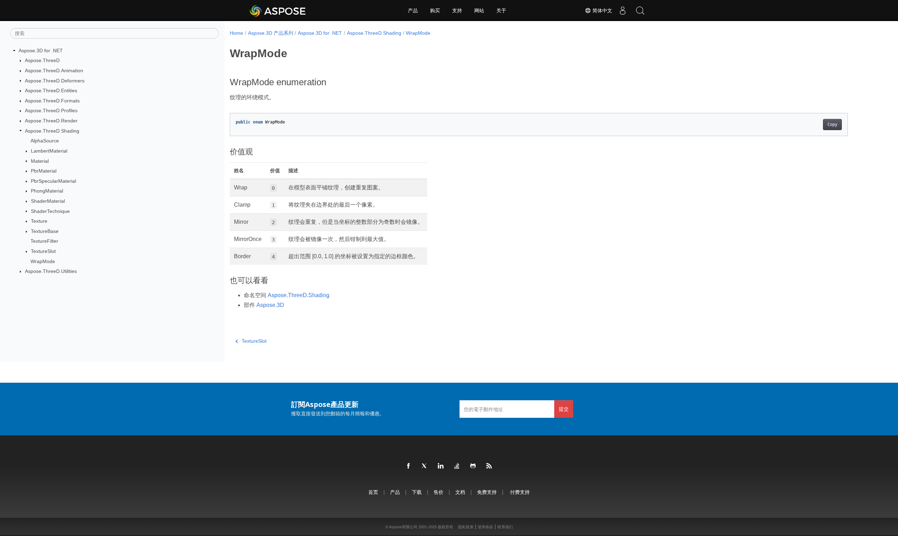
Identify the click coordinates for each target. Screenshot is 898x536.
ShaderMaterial (48, 201)
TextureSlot (43, 251)
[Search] (640, 10)
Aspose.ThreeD (42, 60)
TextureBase (45, 231)
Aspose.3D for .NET (41, 50)
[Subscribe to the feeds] (489, 466)
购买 (435, 10)
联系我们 (505, 527)
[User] (622, 10)
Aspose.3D (270, 305)
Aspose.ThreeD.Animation (54, 70)
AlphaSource (45, 140)
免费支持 (487, 492)
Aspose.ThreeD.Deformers (55, 80)
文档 (460, 492)
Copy (832, 124)
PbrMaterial (43, 171)
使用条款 (485, 527)
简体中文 (601, 10)
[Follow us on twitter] (424, 466)
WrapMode (43, 261)
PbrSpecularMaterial (53, 181)
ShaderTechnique (50, 211)
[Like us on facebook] (408, 466)
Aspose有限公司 (403, 527)
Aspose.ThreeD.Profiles (51, 110)
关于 (501, 10)
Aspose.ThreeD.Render (51, 120)
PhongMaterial (47, 191)
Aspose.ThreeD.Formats (52, 100)
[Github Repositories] (473, 466)
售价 (438, 492)
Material (40, 161)
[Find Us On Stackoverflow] (457, 466)
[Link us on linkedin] (440, 466)
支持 (457, 10)
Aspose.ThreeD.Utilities (51, 271)
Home (236, 33)
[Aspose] (278, 10)
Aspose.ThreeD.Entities (51, 90)
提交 (564, 409)
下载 (417, 492)
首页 (373, 492)
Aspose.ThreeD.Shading (52, 131)
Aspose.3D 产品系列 (270, 33)
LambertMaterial (49, 151)
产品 (413, 10)
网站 (479, 10)
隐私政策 (466, 527)
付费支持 (520, 492)
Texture (39, 221)
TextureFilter (44, 241)
